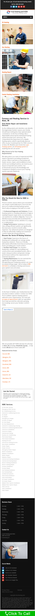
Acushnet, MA (6, 364)
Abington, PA (6, 357)
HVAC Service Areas (7, 592)
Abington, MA (6, 361)
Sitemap (20, 590)
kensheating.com (6, 537)
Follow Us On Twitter (11, 570)
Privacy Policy (5, 590)
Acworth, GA (6, 375)
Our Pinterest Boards (11, 577)
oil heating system (20, 146)
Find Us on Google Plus (11, 580)
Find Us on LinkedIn (10, 573)
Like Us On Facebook (11, 568)
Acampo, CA (6, 382)
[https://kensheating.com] (17, 13)
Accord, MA (6, 354)
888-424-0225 (20, 4)
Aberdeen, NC (6, 378)
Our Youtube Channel (11, 575)
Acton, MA (5, 368)
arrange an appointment (10, 299)
